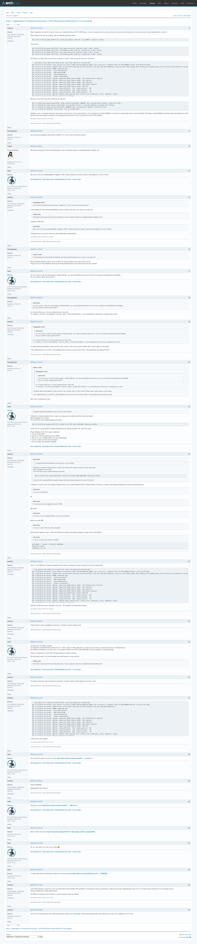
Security (175, 3)
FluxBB (188, 937)
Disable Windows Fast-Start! (63, 179)
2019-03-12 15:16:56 (36, 754)
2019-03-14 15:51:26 (36, 869)
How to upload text (35, 179)
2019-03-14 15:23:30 (36, 843)
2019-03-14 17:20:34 (36, 885)
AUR (182, 3)
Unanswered (187, 15)
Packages (143, 3)
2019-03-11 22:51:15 (36, 271)
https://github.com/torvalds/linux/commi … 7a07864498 (89, 873)
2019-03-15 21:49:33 (36, 910)
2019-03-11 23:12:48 (36, 362)
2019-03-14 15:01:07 (36, 828)
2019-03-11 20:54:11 (36, 146)
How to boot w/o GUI (48, 179)
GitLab (166, 3)
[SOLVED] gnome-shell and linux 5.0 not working (70, 21)
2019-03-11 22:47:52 (36, 249)
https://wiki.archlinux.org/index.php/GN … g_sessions (74, 758)
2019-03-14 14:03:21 (36, 781)
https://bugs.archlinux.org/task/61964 (83, 832)
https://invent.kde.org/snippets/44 (57, 832)
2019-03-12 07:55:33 (36, 406)
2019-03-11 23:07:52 (36, 321)
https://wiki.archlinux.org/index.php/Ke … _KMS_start (59, 805)
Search (19, 12)
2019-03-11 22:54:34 (36, 297)
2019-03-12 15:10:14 (36, 698)
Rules (13, 12)
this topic (78, 914)
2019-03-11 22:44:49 (36, 197)
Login (31, 12)
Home (135, 3)
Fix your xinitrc (76, 179)
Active (180, 15)
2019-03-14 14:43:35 (36, 801)
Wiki (159, 3)
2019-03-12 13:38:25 (36, 454)
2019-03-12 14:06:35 (36, 621)
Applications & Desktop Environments (30, 21)
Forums (152, 3)
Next (18, 24)
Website (11, 41)
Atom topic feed (186, 934)
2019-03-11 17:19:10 (36, 28)
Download (190, 3)
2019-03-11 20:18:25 (36, 131)
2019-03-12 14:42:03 (36, 642)
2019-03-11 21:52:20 (36, 171)
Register (25, 12)
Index (7, 12)
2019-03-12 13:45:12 (36, 561)
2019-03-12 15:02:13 (36, 677)
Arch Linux (11, 3)
